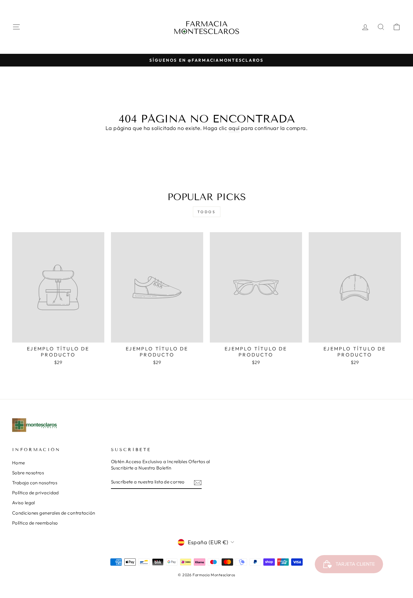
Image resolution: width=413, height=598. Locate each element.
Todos (206, 212)
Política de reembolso (35, 523)
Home (18, 463)
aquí (234, 128)
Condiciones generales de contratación (53, 513)
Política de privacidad (35, 493)
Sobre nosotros (28, 473)
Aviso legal (23, 502)
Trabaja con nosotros (34, 483)
